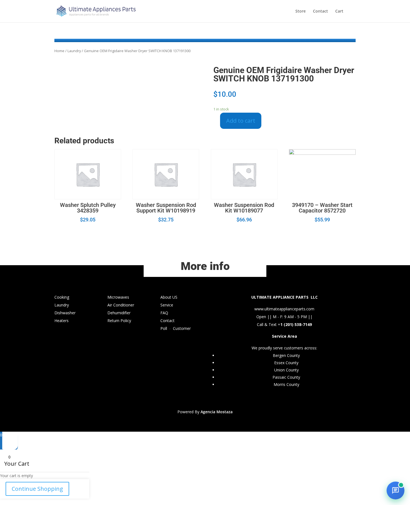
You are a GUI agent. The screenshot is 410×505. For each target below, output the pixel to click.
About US (168, 297)
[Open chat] (395, 490)
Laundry (74, 50)
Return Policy (119, 320)
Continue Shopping (37, 488)
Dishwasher (65, 312)
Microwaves (118, 297)
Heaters (61, 320)
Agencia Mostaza (217, 411)
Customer (182, 328)
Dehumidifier (119, 312)
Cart (339, 11)
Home (59, 50)
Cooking (61, 297)
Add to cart (240, 120)
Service (166, 305)
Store (300, 11)
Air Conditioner (120, 305)
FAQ (164, 312)
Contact (320, 11)
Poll (163, 328)
